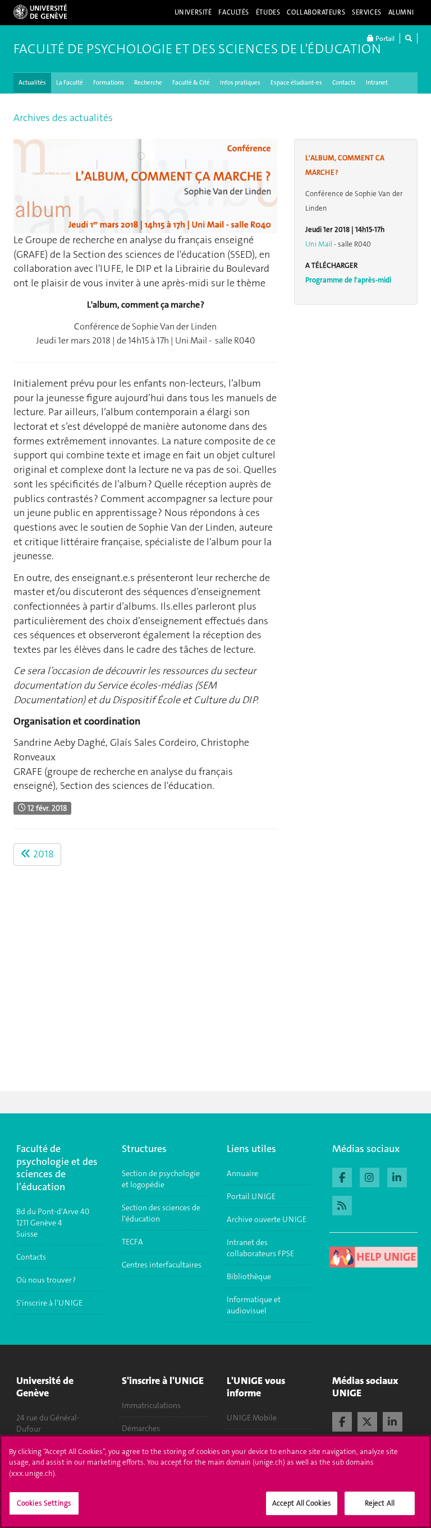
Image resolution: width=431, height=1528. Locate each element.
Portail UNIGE (251, 1196)
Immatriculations (151, 1405)
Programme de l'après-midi (348, 280)
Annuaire (242, 1173)
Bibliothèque (249, 1276)
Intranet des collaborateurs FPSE (260, 1247)
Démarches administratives (148, 1434)
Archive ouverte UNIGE (266, 1219)
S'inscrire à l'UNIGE (49, 1303)
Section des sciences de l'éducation (161, 1213)
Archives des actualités (63, 117)
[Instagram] (369, 1176)
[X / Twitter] (367, 1420)
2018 (42, 854)
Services (367, 12)
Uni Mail (318, 244)
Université (193, 12)
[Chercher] (408, 38)
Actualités (32, 82)
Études (268, 12)
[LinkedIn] (392, 1420)
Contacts (344, 82)
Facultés (233, 12)
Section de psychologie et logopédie (161, 1179)
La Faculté (69, 82)
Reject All (380, 1503)
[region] (215, 1481)
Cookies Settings (44, 1503)
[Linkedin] (397, 1176)
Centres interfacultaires (161, 1265)
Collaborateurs (316, 12)
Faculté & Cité (191, 82)
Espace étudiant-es (296, 82)
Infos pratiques (240, 82)
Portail (384, 38)
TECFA (132, 1242)
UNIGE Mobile (252, 1418)
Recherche (148, 82)
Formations (108, 82)
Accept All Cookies (301, 1503)
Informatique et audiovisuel (254, 1305)
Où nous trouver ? (46, 1280)
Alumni (401, 12)
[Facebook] (342, 1176)
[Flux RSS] (342, 1204)
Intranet (377, 82)
